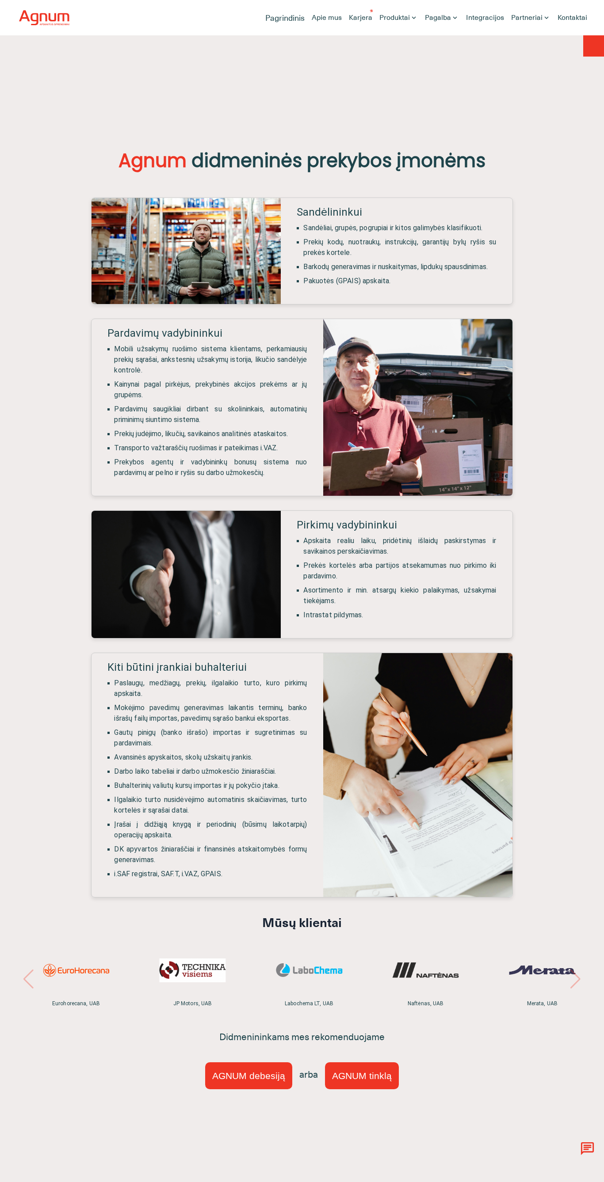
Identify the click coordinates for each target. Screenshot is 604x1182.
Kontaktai (572, 17)
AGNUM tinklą (362, 1076)
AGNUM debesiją (248, 1076)
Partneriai (527, 17)
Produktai (394, 17)
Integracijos (485, 17)
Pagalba (438, 17)
